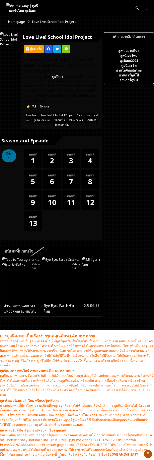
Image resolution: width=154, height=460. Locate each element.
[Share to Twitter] (57, 49)
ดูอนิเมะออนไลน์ (41, 120)
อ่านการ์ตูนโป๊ (129, 75)
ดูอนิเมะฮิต (129, 65)
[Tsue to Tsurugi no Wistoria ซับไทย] (21, 279)
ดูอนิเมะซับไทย (128, 51)
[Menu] (147, 8)
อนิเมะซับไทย (76, 120)
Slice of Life (83, 115)
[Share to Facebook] (49, 49)
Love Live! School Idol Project (57, 115)
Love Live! (31, 115)
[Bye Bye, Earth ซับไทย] (61, 279)
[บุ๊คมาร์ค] (148, 454)
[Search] (137, 8)
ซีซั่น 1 (9, 155)
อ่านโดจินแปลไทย (129, 70)
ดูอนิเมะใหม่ (129, 56)
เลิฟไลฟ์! (91, 120)
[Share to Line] (66, 49)
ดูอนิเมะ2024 (129, 60)
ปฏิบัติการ (59, 120)
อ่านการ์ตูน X (129, 80)
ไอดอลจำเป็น (62, 125)
